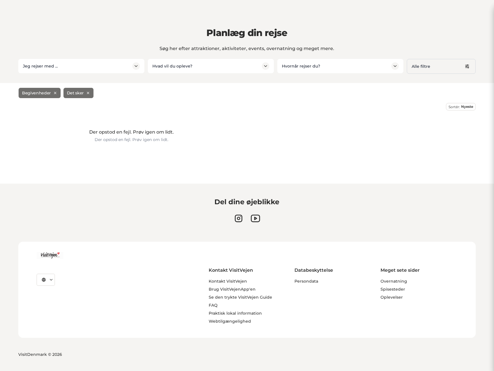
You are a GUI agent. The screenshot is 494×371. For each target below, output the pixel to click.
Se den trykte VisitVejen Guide (240, 297)
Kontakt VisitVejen (228, 281)
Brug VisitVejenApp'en (232, 289)
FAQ (213, 305)
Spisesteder (393, 289)
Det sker (75, 93)
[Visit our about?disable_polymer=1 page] (255, 218)
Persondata (306, 281)
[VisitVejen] (50, 255)
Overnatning (394, 281)
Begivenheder (36, 93)
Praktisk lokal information (235, 313)
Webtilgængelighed (230, 321)
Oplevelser (392, 297)
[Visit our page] (239, 218)
